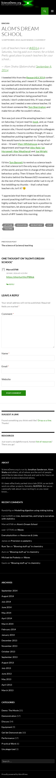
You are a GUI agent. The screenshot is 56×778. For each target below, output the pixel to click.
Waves (20, 529)
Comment (8, 313)
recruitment (37, 225)
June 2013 (7, 673)
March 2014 (7, 624)
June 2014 (7, 607)
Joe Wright (41, 151)
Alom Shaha (27, 40)
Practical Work (9, 743)
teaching (8, 229)
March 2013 (7, 690)
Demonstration (9, 716)
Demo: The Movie (10, 710)
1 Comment (39, 40)
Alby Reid (35, 147)
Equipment (7, 727)
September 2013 (9, 657)
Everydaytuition (9, 535)
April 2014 (7, 618)
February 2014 (9, 629)
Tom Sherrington (37, 106)
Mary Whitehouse (27, 143)
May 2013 (6, 679)
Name (5, 353)
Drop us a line (44, 420)
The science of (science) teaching (17, 244)
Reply (11, 284)
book (35, 121)
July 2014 (6, 601)
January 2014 (8, 635)
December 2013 (9, 640)
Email (5, 366)
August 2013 (8, 662)
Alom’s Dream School (27, 524)
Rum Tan (6, 546)
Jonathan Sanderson (37, 469)
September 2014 (9, 590)
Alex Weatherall (22, 151)
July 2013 (6, 668)
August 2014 (8, 596)
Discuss (5, 23)
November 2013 (9, 646)
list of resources (43, 441)
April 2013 (7, 684)
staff (49, 225)
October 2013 (8, 651)
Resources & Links (29, 535)
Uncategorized (9, 749)
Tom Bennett (16, 162)
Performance (8, 738)
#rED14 (34, 48)
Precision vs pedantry (21, 540)
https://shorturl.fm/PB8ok (20, 276)
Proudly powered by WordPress (15, 774)
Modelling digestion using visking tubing (33, 510)
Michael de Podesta (11, 557)
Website (6, 379)
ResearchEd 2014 (35, 77)
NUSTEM (37, 486)
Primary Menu (52, 11)
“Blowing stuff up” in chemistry (28, 546)
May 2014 (6, 612)
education (22, 225)
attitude (8, 225)
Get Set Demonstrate (12, 732)
